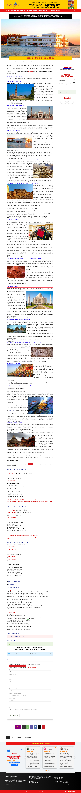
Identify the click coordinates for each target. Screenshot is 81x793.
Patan (17, 432)
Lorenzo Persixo (33, 748)
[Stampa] (24, 727)
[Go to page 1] (46, 770)
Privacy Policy (57, 784)
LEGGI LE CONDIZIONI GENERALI (18, 636)
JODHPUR (31, 159)
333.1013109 (12, 780)
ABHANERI (23, 258)
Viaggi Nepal (19, 737)
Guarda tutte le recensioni (14, 762)
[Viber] (31, 727)
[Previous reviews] (25, 757)
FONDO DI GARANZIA (58, 778)
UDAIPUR (22, 105)
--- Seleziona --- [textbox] (13, 690)
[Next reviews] (74, 757)
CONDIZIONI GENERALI (58, 777)
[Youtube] (72, 102)
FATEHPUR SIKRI (31, 258)
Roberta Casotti (67, 748)
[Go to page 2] (48, 770)
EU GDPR (66, 781)
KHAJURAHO (27, 319)
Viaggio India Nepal (28, 737)
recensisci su (13, 764)
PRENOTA (67, 67)
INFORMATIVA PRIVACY (59, 781)
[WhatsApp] (27, 727)
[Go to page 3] (49, 770)
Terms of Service (64, 784)
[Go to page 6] (54, 770)
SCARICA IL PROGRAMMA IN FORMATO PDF (20, 643)
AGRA (39, 258)
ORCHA (21, 319)
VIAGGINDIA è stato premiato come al (44, 5)
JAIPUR (23, 183)
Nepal (12, 737)
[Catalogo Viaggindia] (71, 4)
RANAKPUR (24, 159)
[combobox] (30, 690)
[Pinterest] (43, 727)
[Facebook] (35, 727)
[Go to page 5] (52, 770)
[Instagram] (65, 102)
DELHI (21, 81)
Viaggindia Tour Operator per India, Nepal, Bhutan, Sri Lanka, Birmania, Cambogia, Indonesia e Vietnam (14, 756)
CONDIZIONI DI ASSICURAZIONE (60, 780)
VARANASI (25, 342)
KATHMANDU (29, 385)
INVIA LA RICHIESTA (14, 715)
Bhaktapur (11, 410)
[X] (39, 727)
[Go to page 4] (51, 770)
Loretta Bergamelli (50, 748)
